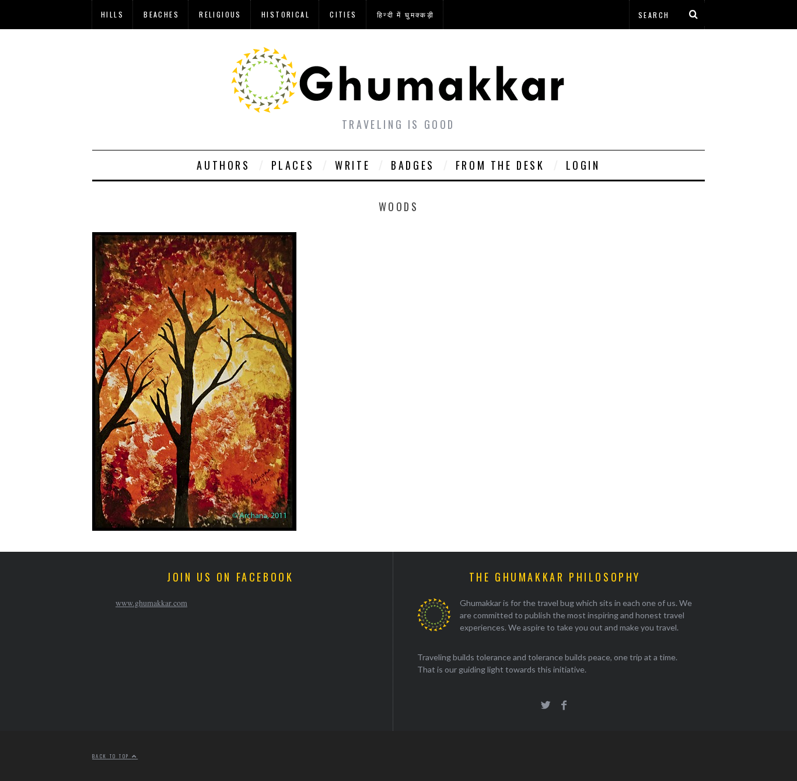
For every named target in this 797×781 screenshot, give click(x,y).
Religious (220, 14)
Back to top (112, 755)
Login (583, 165)
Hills (112, 14)
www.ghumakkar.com (151, 602)
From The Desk (500, 165)
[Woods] (194, 527)
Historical (285, 14)
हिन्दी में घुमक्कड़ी (405, 14)
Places (292, 165)
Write (352, 165)
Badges (413, 165)
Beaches (161, 14)
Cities (343, 14)
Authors (223, 165)
